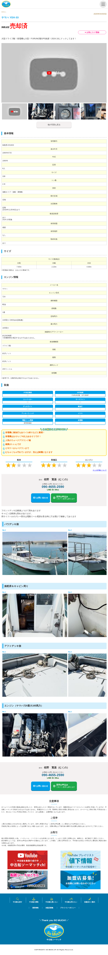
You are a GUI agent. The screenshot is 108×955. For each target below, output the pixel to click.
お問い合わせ (42, 498)
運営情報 (35, 908)
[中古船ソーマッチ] (54, 937)
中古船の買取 (34, 902)
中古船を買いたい (52, 902)
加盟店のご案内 (89, 902)
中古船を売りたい (71, 902)
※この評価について (100, 470)
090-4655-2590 (53, 487)
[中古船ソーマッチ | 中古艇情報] (6, 4)
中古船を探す (17, 902)
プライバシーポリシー (68, 908)
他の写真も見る (54, 125)
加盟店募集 (49, 908)
